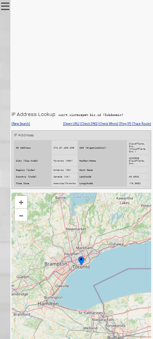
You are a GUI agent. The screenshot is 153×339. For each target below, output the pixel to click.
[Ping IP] (125, 124)
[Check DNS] (89, 124)
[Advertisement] (81, 55)
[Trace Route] (141, 124)
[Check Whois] (108, 124)
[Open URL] (71, 124)
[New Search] (21, 124)
